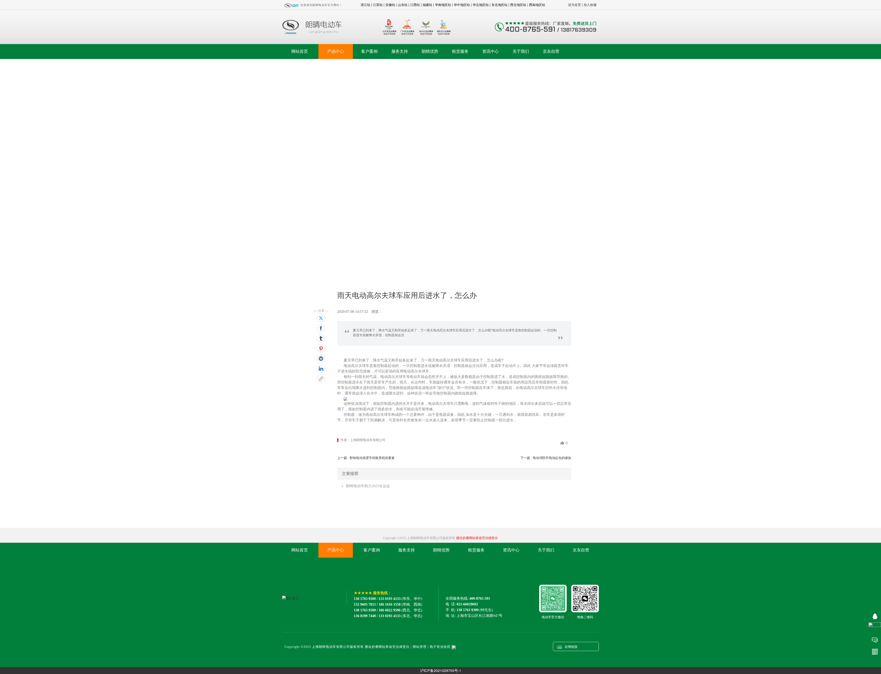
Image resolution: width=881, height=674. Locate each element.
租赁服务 (460, 51)
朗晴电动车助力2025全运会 (368, 486)
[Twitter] (321, 318)
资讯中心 (490, 51)
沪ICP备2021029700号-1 (440, 670)
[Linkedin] (321, 368)
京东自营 (551, 51)
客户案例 (369, 51)
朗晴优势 (430, 51)
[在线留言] (874, 639)
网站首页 (299, 51)
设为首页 (574, 4)
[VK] (321, 358)
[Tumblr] (321, 338)
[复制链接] (321, 379)
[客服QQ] (874, 615)
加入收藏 (590, 4)
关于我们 (521, 51)
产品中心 (335, 51)
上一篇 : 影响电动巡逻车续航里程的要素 (366, 458)
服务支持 (399, 51)
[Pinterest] (321, 348)
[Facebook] (321, 328)
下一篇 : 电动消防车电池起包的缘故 (545, 458)
